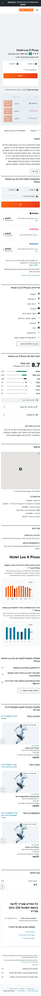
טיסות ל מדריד (30, 932)
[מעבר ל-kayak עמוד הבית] (26, 10)
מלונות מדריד (21, 991)
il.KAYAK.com (31, 989)
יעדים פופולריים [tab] (11, 918)
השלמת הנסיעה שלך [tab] (28, 918)
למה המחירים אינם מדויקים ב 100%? (23, 977)
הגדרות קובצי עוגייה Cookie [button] (30, 275)
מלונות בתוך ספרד (32, 991)
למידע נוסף (33, 265)
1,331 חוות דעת (13, 54)
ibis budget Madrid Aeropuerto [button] (27, 796)
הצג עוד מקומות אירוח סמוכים (9, 717)
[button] (2, 3)
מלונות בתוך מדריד (28, 938)
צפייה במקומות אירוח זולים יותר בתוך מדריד (9, 765)
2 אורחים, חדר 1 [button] (30, 70)
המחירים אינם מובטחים (28, 962)
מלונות (22, 989)
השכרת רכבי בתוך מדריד (26, 935)
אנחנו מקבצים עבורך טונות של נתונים (23, 973)
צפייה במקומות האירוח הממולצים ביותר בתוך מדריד (9, 815)
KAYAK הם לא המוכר (30, 969)
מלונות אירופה (13, 989)
